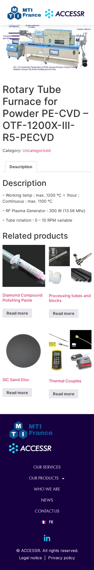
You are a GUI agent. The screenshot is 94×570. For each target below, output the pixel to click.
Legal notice (30, 557)
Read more (17, 313)
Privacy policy (61, 557)
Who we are (47, 489)
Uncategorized (37, 150)
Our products (44, 478)
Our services (47, 467)
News (47, 500)
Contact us (47, 511)
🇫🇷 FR (47, 522)
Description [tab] (21, 166)
